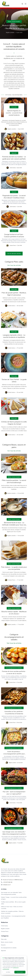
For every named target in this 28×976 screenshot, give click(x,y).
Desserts (14, 192)
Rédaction (4, 922)
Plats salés (14, 107)
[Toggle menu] (25, 4)
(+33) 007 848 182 (7, 882)
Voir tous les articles (14, 265)
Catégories (4, 936)
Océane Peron (4, 931)
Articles (3, 889)
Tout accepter (20, 972)
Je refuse (8, 972)
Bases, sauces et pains (14, 21)
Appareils (14, 153)
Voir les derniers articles (14, 253)
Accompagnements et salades (14, 667)
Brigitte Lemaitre (5, 928)
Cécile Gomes (4, 925)
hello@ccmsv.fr (7, 884)
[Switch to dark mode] (22, 3)
